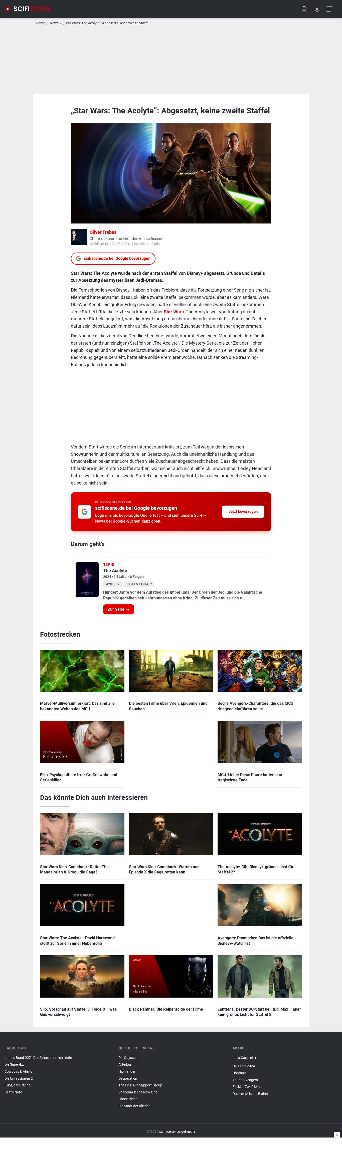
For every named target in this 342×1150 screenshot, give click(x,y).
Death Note (13, 1092)
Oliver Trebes (103, 232)
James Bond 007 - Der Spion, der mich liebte (38, 1058)
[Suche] (304, 9)
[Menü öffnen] (329, 9)
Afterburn (125, 1064)
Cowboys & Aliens (18, 1071)
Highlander (126, 1071)
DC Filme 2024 (244, 1066)
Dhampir (239, 1073)
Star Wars (174, 311)
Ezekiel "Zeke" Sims (247, 1087)
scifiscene (167, 1131)
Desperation (127, 1078)
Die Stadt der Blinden (134, 1106)
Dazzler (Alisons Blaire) (250, 1094)
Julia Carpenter (244, 1058)
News (54, 23)
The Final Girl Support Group (140, 1085)
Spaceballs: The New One (137, 1092)
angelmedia (186, 1131)
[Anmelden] (317, 9)
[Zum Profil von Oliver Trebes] (79, 236)
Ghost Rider (127, 1099)
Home (40, 23)
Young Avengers (245, 1080)
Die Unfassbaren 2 (19, 1078)
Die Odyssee (127, 1058)
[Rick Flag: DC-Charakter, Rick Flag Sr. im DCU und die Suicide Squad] (285, 1098)
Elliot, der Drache (17, 1085)
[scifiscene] (30, 9)
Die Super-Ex (14, 1064)
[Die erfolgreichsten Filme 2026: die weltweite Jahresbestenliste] (285, 1062)
